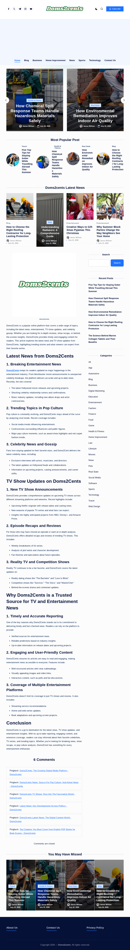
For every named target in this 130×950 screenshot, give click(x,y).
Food (90, 420)
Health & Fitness (35, 100)
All (89, 362)
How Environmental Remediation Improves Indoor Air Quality (95, 116)
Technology (93, 495)
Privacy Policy (95, 927)
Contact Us (53, 927)
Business (92, 385)
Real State (95, 105)
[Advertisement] (65, 37)
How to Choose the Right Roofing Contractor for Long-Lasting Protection (105, 325)
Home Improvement (97, 437)
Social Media (94, 477)
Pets (90, 466)
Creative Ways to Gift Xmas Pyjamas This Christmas (79, 230)
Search (106, 254)
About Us (12, 927)
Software (92, 483)
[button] (115, 9)
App (90, 368)
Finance (92, 414)
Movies (91, 454)
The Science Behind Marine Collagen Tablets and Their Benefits (102, 338)
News (91, 460)
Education (93, 397)
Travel (24, 146)
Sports (91, 489)
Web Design (94, 506)
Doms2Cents (12, 370)
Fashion (92, 408)
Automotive (93, 373)
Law (90, 443)
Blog (114, 146)
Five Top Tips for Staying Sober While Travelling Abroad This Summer (27, 161)
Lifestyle (92, 448)
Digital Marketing (96, 391)
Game (91, 425)
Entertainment (73, 223)
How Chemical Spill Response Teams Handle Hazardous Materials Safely (57, 164)
